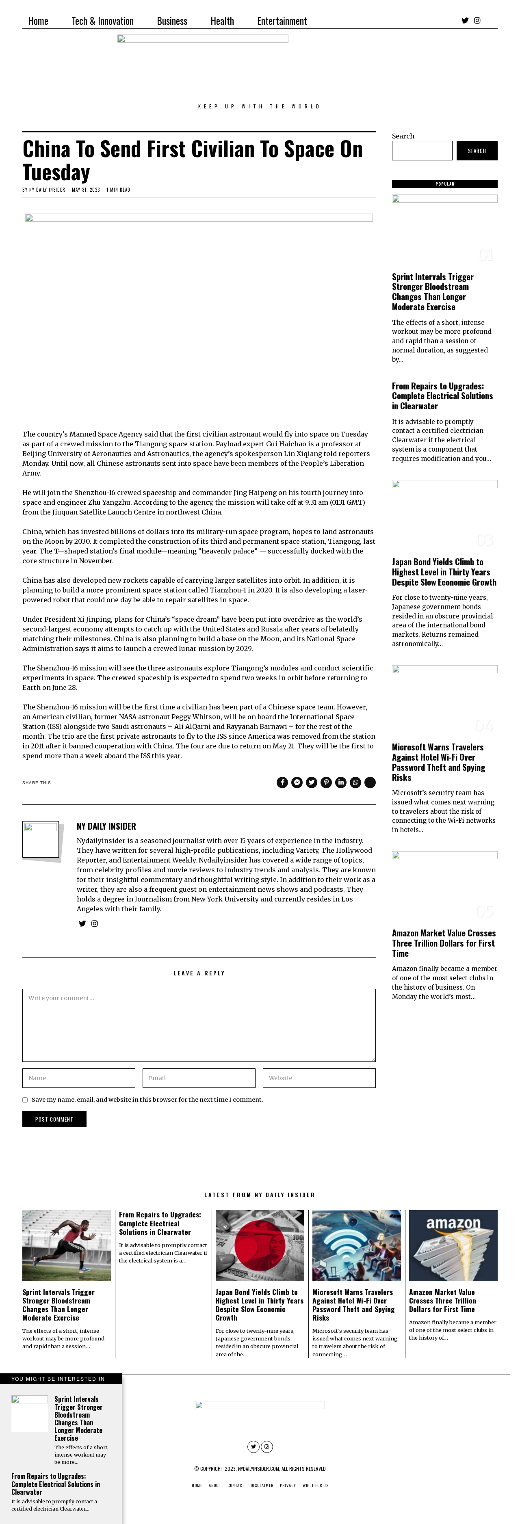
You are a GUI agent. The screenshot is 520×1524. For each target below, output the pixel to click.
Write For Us (316, 1485)
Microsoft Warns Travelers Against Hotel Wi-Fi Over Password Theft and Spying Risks (438, 761)
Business (172, 20)
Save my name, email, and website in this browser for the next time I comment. (147, 1099)
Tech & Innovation (103, 20)
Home (38, 20)
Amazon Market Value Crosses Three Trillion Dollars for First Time (444, 942)
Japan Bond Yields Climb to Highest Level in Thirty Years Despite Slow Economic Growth (444, 571)
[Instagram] (477, 20)
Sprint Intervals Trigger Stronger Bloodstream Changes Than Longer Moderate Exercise (433, 291)
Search (403, 136)
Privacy (288, 1485)
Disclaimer (262, 1485)
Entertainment (282, 20)
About (215, 1485)
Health (222, 20)
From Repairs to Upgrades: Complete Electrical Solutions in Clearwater (442, 395)
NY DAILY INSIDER (47, 189)
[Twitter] (465, 20)
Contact (236, 1485)
